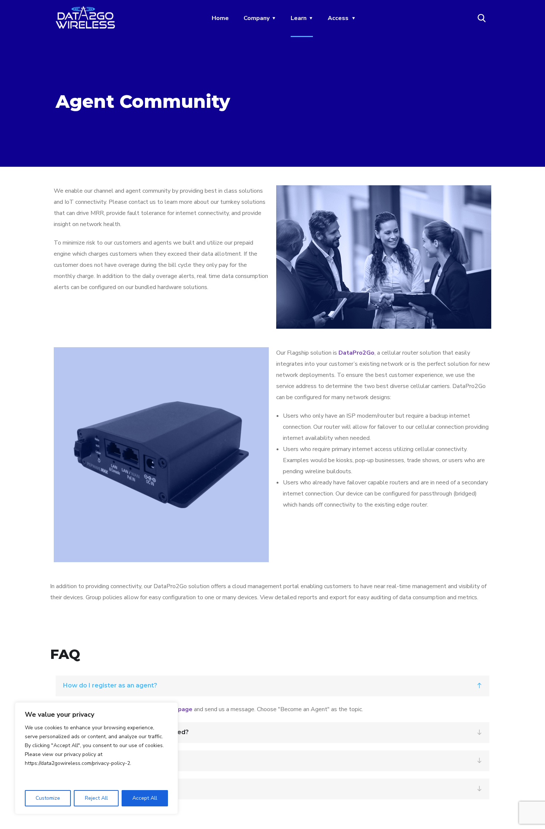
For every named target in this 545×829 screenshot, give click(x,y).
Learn (299, 18)
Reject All (96, 798)
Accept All (144, 798)
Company (257, 18)
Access (338, 18)
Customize (48, 798)
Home (220, 18)
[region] (96, 758)
